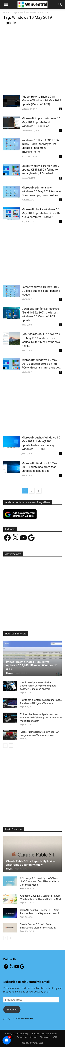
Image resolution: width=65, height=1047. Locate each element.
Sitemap (33, 1037)
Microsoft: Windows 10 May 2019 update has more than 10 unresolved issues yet (41, 466)
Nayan (9, 673)
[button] (60, 4)
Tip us (11, 1037)
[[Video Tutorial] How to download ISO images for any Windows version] (10, 735)
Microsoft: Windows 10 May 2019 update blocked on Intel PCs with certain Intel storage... (41, 363)
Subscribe (12, 1009)
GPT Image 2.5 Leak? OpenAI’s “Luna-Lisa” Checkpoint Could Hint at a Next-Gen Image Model (39, 881)
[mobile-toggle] (5, 4)
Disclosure (45, 1037)
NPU (54, 1037)
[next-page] (39, 490)
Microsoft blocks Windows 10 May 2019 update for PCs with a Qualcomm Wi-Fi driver (41, 213)
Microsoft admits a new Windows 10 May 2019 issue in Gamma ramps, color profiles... (41, 191)
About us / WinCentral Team (44, 1033)
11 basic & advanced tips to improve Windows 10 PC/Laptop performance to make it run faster (41, 717)
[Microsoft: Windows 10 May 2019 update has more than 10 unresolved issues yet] (11, 467)
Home (6, 12)
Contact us (22, 1037)
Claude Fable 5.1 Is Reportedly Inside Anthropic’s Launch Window (30, 863)
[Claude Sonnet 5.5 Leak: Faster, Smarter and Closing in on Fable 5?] (10, 928)
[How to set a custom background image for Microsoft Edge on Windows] (10, 703)
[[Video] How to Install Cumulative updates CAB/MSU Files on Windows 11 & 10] (32, 658)
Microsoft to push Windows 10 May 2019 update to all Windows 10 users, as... (41, 122)
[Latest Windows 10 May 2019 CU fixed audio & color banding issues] (11, 291)
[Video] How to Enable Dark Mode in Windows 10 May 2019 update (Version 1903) (41, 100)
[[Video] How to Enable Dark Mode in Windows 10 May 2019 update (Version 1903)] (11, 101)
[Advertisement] (32, 61)
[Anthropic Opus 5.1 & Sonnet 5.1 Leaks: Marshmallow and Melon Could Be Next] (10, 899)
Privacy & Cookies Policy (16, 1033)
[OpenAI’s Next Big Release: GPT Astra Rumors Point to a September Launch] (10, 913)
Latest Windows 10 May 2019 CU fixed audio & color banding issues (41, 290)
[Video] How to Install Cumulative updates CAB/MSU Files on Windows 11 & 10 (32, 665)
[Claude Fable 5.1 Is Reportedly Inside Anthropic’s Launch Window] (32, 854)
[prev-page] (5, 745)
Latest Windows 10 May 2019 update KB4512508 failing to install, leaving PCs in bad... (40, 169)
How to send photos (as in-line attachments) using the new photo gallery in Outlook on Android (38, 685)
